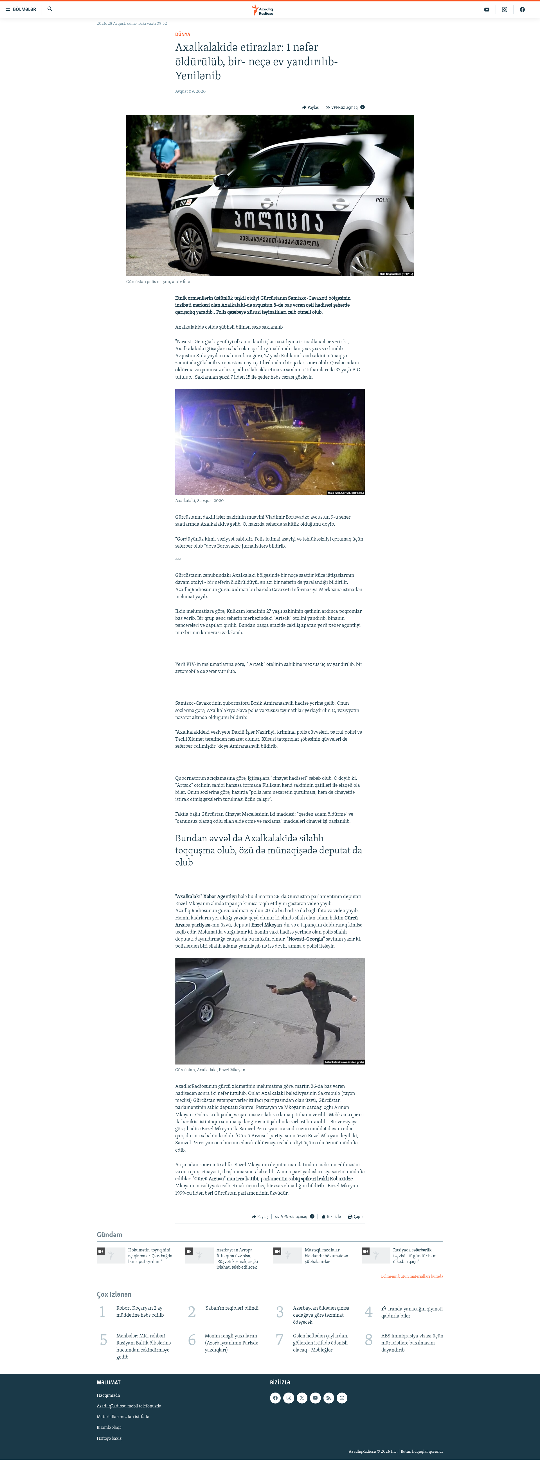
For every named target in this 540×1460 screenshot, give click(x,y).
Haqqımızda (108, 1396)
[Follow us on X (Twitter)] (302, 1398)
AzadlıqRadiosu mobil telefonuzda (129, 1406)
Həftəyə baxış (109, 1438)
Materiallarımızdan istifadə (123, 1417)
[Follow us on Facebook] (275, 1398)
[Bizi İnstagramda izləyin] (505, 9)
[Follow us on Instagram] (288, 1398)
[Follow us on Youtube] (315, 1398)
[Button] (310, 107)
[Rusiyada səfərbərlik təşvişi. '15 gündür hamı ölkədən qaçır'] (376, 1255)
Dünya (182, 34)
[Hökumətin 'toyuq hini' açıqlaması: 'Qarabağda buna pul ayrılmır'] (111, 1255)
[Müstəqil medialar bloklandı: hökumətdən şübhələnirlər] (287, 1255)
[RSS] (328, 1398)
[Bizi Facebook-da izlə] (522, 9)
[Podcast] (342, 1398)
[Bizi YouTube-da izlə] (487, 9)
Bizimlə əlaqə (109, 1428)
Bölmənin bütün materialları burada (412, 1276)
